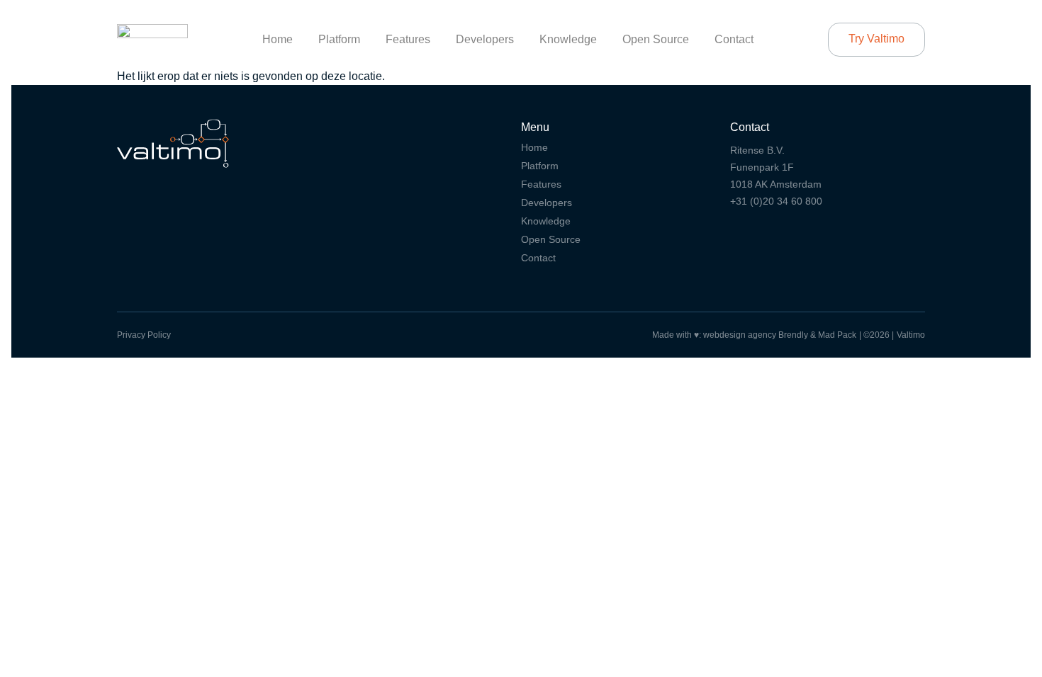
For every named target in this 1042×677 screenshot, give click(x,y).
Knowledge (568, 39)
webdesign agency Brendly (756, 335)
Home (277, 39)
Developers (485, 39)
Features (408, 39)
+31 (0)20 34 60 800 (776, 201)
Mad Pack (837, 335)
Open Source (655, 39)
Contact (734, 39)
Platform (339, 39)
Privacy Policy (144, 335)
